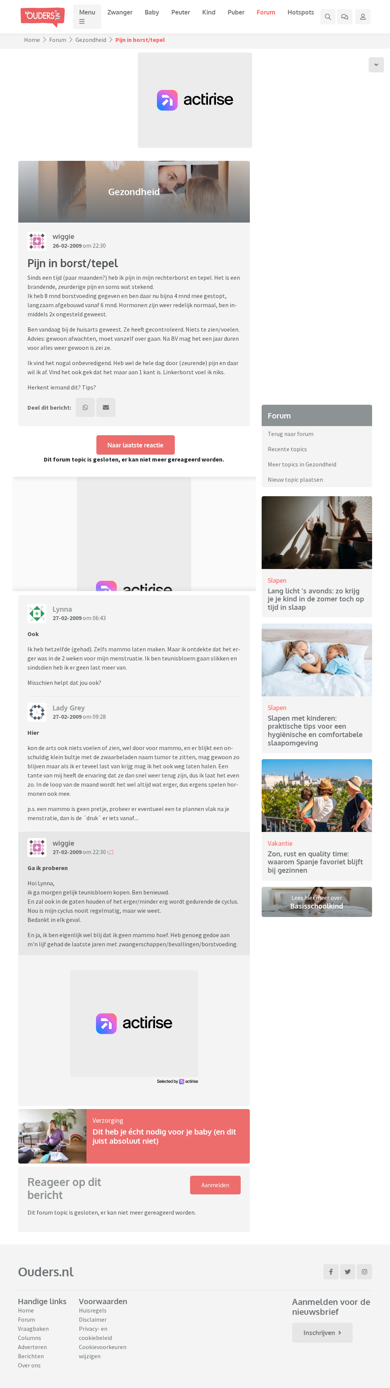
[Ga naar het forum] (344, 16)
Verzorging (108, 1120)
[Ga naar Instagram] (364, 1271)
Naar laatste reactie (135, 445)
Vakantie (280, 843)
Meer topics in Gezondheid (302, 464)
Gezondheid (90, 39)
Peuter (180, 12)
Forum (266, 12)
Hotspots (301, 12)
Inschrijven (319, 1333)
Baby (152, 12)
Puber (236, 12)
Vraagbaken (33, 1328)
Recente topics (287, 449)
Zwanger (120, 12)
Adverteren (32, 1347)
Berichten (31, 1356)
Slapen (277, 580)
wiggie (63, 236)
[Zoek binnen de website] (328, 16)
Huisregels (93, 1310)
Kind (209, 12)
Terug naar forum (290, 434)
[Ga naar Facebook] (331, 1271)
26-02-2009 (67, 245)
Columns (29, 1338)
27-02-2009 (67, 618)
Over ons (29, 1365)
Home (32, 39)
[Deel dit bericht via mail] (105, 407)
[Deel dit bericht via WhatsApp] (85, 407)
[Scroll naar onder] (376, 64)
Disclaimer (93, 1319)
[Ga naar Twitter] (347, 1271)
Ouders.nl (46, 1271)
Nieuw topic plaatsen (295, 479)
